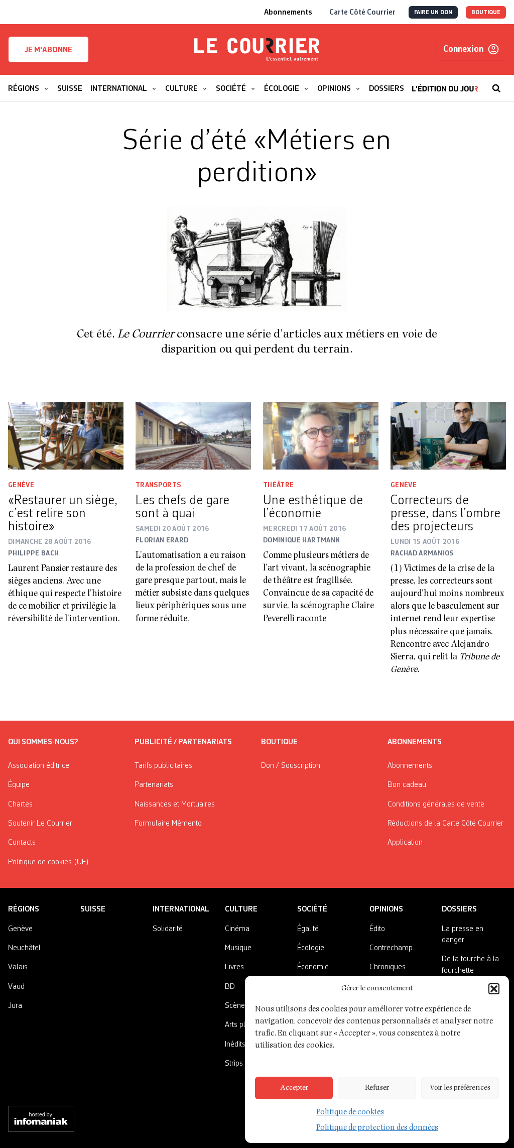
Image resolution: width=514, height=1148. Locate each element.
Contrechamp (391, 948)
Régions (23, 909)
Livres (234, 967)
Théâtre (278, 485)
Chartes (20, 804)
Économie (313, 967)
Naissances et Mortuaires (175, 804)
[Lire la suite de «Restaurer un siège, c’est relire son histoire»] (65, 435)
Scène (235, 1006)
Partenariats (154, 785)
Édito (377, 929)
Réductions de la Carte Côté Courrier (445, 824)
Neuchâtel (24, 948)
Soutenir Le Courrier (40, 824)
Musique (238, 948)
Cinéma (237, 929)
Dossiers (459, 909)
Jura (15, 1006)
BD (230, 987)
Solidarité (168, 929)
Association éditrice (38, 766)
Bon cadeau (407, 785)
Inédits (235, 1045)
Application (405, 843)
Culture (241, 909)
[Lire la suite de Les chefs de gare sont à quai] (193, 435)
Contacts (22, 843)
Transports (158, 485)
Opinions (386, 909)
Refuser (377, 1088)
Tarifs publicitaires (163, 766)
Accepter (294, 1088)
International (181, 909)
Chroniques (387, 967)
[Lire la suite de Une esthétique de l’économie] (320, 435)
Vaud (16, 987)
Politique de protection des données (377, 1128)
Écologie (310, 948)
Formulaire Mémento (168, 824)
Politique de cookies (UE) (48, 862)
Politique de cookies (350, 1113)
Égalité (308, 929)
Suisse (92, 909)
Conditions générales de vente (436, 804)
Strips (234, 1064)
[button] (494, 989)
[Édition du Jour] (445, 83)
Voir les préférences (460, 1088)
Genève (21, 485)
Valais (18, 967)
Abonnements (410, 766)
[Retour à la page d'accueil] (257, 50)
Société (312, 909)
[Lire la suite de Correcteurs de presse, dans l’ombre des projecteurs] (448, 435)
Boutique (279, 742)
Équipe (19, 785)
